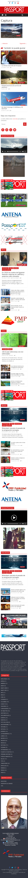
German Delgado (15, 278)
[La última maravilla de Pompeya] (14, 51)
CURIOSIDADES (6, 423)
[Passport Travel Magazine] (14, 7)
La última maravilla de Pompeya (11, 65)
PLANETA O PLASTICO (6, 752)
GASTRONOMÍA (4, 724)
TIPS (2, 761)
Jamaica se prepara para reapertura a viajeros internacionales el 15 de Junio (17, 382)
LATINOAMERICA (5, 733)
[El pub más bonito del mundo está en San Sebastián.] (5, 604)
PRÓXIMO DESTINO (6, 270)
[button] (14, 145)
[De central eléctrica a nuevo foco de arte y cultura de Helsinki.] (5, 449)
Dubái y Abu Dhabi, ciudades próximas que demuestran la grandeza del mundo (17, 292)
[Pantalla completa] (25, 151)
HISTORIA (3, 726)
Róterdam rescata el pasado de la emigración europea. (13, 429)
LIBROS (10, 349)
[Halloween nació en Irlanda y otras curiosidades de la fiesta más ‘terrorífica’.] (5, 596)
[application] (14, 145)
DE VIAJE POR (4, 710)
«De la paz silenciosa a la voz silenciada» (12, 353)
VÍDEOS (2, 770)
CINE (2, 697)
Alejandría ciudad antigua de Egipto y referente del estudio (18, 298)
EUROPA (12, 423)
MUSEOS (9, 425)
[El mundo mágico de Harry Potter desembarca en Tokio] (5, 373)
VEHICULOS (3, 765)
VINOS (2, 772)
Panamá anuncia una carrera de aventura (11, 86)
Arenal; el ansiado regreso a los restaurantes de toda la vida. (18, 590)
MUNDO (4, 425)
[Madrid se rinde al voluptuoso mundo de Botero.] (5, 457)
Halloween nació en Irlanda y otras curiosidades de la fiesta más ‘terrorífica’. (18, 598)
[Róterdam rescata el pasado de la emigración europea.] (14, 408)
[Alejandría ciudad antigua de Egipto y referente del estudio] (5, 297)
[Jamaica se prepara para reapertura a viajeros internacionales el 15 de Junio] (5, 380)
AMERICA (3, 683)
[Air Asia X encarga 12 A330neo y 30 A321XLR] (14, 93)
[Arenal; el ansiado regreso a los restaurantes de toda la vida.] (5, 589)
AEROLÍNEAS (5, 268)
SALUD (2, 758)
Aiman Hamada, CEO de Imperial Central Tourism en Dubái (17, 307)
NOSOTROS (3, 781)
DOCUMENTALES (5, 715)
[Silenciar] (23, 151)
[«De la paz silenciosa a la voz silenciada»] (14, 334)
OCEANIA (3, 747)
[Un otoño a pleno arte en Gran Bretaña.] (5, 442)
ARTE (2, 692)
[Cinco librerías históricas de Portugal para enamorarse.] (5, 365)
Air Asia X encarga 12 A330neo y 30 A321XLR (12, 108)
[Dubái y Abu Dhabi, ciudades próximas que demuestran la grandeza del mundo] (5, 289)
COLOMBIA (5, 349)
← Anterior (4, 43)
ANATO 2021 (4, 690)
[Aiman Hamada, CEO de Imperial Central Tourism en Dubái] (5, 305)
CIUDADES (3, 699)
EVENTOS (3, 720)
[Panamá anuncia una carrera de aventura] (14, 71)
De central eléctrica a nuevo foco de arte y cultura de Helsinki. (17, 451)
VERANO (3, 768)
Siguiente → (23, 43)
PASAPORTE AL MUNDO (6, 783)
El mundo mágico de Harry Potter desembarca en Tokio (17, 374)
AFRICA (10, 268)
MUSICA (3, 742)
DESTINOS (16, 268)
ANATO (2, 685)
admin (11, 355)
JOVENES (3, 731)
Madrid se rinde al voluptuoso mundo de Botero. (18, 458)
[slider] (12, 151)
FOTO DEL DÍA (18, 423)
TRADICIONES (4, 763)
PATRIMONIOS (4, 749)
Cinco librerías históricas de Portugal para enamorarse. (17, 366)
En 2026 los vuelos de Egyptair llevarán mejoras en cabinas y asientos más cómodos (13, 274)
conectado (15, 118)
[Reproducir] (2, 151)
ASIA (2, 695)
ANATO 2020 (4, 688)
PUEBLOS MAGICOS (5, 756)
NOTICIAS (3, 745)
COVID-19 (3, 704)
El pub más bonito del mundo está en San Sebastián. (18, 605)
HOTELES (3, 729)
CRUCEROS (3, 706)
